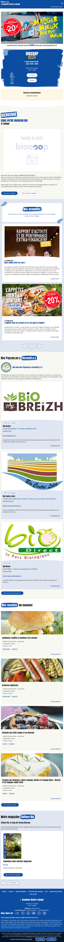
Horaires (32, 80)
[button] (2, 29)
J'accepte (51, 939)
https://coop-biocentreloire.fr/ (12, 506)
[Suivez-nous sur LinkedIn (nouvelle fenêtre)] (28, 913)
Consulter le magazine (14, 875)
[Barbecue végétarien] (32, 670)
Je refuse (40, 939)
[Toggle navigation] (62, 4)
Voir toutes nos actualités (32, 346)
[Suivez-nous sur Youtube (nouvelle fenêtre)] (34, 913)
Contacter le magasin (30, 193)
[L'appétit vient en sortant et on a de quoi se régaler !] (32, 301)
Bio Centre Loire (9, 496)
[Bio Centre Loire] (32, 471)
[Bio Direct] (32, 541)
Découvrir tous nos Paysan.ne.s (12, 593)
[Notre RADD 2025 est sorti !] (32, 241)
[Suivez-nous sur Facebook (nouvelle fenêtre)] (23, 913)
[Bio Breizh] (32, 401)
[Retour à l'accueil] (5, 2)
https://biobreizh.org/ (9, 436)
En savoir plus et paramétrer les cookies (21, 939)
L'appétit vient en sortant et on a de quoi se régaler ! (24, 323)
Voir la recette (56, 654)
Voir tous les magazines (10, 883)
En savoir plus (55, 446)
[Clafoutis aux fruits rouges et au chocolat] (32, 717)
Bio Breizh (7, 426)
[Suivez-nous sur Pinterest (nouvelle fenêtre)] (44, 913)
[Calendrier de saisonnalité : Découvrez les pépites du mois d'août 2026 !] (32, 29)
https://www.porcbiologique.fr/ (12, 576)
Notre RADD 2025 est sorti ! (14, 263)
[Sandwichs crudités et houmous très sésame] (32, 622)
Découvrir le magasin (9, 193)
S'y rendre (32, 75)
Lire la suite (55, 279)
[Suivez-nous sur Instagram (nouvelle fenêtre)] (39, 913)
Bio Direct (6, 566)
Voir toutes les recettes (10, 805)
